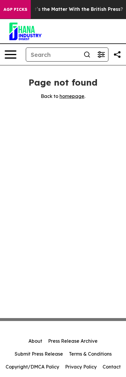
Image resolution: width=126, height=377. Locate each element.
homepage (71, 96)
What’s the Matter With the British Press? (73, 9)
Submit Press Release (39, 354)
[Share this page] (117, 54)
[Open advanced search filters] (101, 54)
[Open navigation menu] (10, 54)
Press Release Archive (73, 341)
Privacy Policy (81, 367)
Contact (112, 367)
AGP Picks (15, 9)
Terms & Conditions (90, 354)
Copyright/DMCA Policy (32, 367)
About (35, 341)
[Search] (87, 54)
